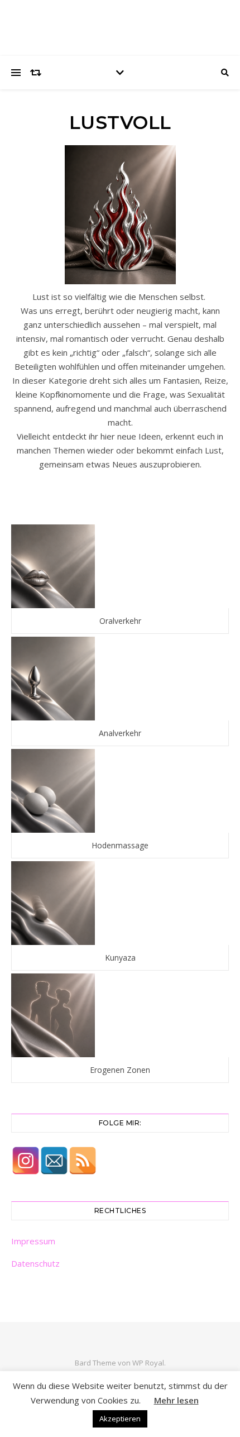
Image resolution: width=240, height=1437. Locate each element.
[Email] (54, 1161)
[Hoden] (120, 791)
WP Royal (148, 1363)
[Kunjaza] (120, 903)
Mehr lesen (176, 1400)
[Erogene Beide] (120, 1015)
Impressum (33, 1241)
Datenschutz (35, 1263)
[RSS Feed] (83, 1161)
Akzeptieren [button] (120, 1419)
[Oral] (120, 566)
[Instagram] (26, 1161)
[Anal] (120, 678)
